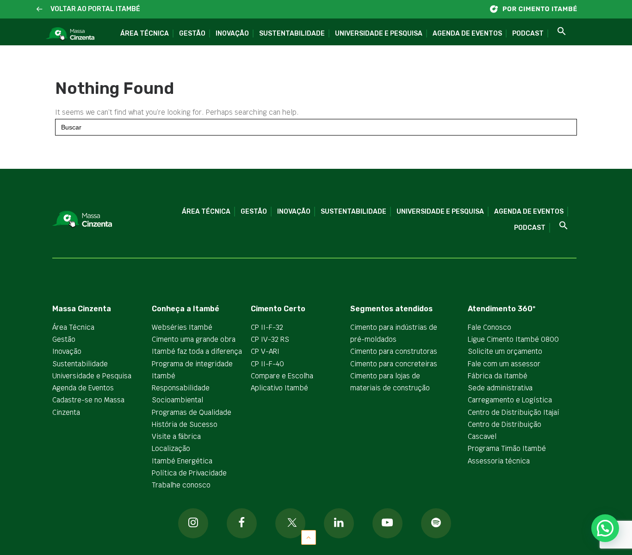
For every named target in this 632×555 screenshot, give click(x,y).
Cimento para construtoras (393, 351)
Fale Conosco (489, 327)
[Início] (538, 9)
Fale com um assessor (504, 363)
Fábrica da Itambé (497, 375)
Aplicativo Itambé (279, 387)
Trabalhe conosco (181, 485)
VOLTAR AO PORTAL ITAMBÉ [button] (95, 9)
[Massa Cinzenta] (70, 34)
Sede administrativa (500, 387)
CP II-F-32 (267, 327)
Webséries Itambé (182, 327)
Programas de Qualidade (191, 412)
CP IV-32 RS (270, 339)
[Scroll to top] (308, 536)
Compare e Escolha (282, 375)
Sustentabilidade (292, 33)
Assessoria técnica (499, 460)
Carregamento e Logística (510, 399)
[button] (39, 9)
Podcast (528, 33)
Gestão (192, 33)
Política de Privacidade (189, 473)
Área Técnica (144, 33)
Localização (171, 448)
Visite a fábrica (176, 436)
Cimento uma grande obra (193, 339)
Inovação (232, 33)
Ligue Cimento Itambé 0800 (513, 339)
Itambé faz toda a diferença (197, 351)
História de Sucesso (184, 424)
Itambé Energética (182, 460)
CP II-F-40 (267, 363)
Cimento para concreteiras (393, 363)
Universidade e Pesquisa (378, 33)
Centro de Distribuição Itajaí (513, 412)
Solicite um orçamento (505, 351)
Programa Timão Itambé (507, 448)
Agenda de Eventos (467, 33)
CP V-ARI (265, 351)
